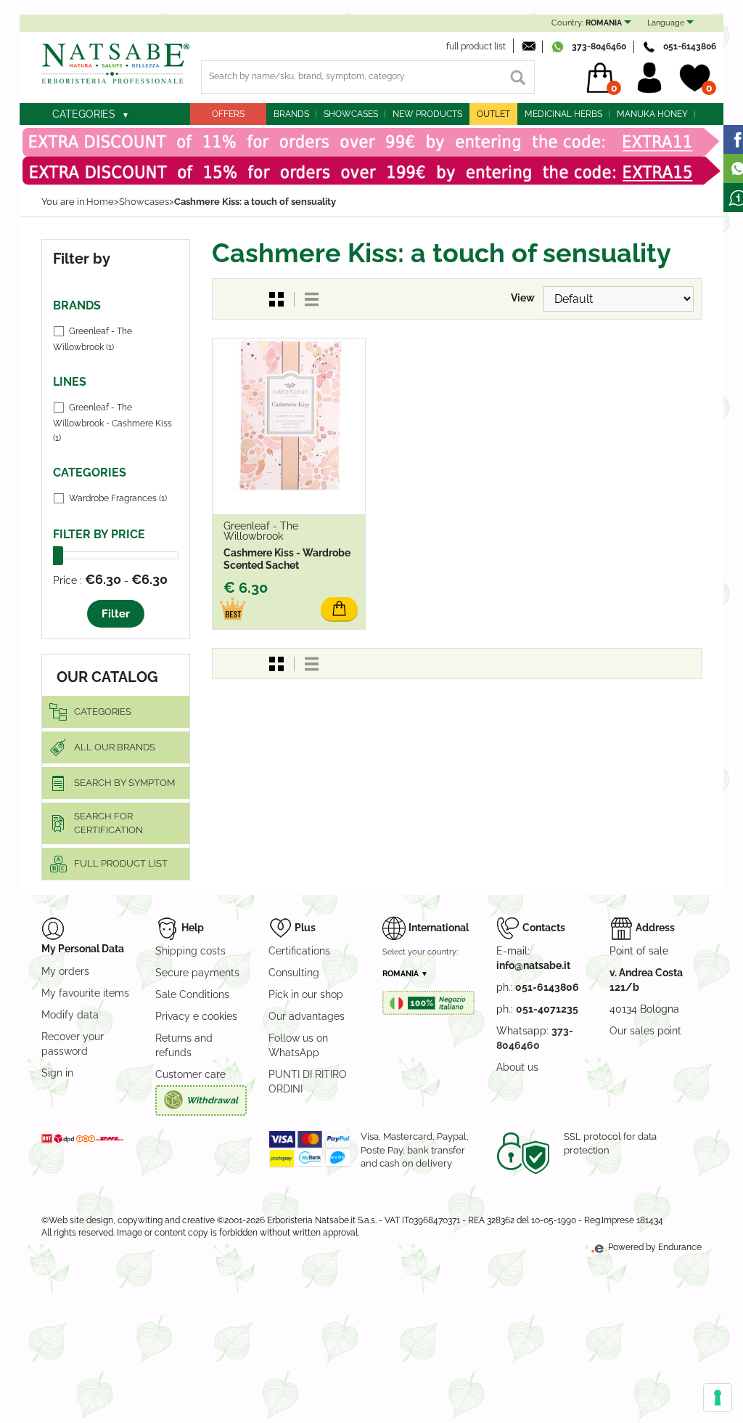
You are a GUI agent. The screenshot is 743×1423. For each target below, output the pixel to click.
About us (517, 1067)
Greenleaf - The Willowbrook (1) (92, 339)
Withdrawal (212, 1100)
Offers (228, 114)
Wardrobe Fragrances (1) (118, 498)
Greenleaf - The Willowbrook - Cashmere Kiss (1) (112, 422)
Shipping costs (190, 951)
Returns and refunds (184, 1045)
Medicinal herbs (563, 114)
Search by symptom (124, 782)
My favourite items (85, 993)
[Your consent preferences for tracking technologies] (717, 1397)
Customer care (190, 1074)
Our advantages (306, 1016)
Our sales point (645, 1031)
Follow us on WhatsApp (298, 1045)
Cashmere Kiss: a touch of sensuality (255, 201)
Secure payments (197, 972)
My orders (65, 971)
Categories (83, 114)
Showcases (351, 114)
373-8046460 (599, 46)
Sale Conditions (192, 994)
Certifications (299, 951)
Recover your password (72, 1044)
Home (100, 201)
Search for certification (108, 823)
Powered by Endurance (654, 1247)
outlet (493, 114)
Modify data (70, 1015)
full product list (476, 46)
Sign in (57, 1073)
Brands (291, 114)
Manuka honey (652, 114)
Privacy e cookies (196, 1016)
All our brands (114, 747)
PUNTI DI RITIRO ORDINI (307, 1082)
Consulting (293, 972)
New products (427, 114)
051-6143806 (689, 46)
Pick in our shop (305, 994)
